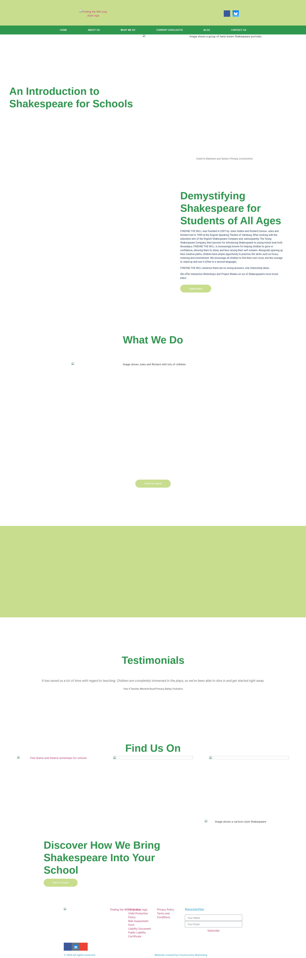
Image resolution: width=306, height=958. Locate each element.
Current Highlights (169, 30)
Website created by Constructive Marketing (181, 955)
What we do (128, 30)
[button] (12, 687)
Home (63, 30)
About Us (94, 30)
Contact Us (238, 30)
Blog (207, 30)
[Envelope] (244, 13)
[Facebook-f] (227, 13)
